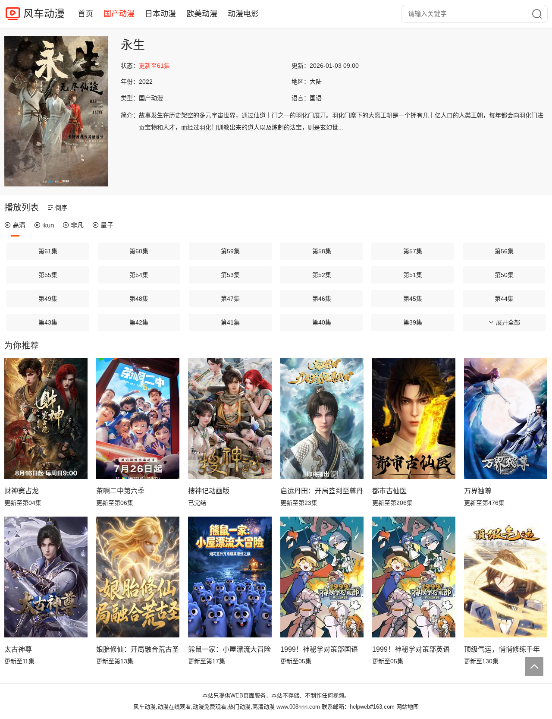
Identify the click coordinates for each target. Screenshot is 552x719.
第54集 (138, 274)
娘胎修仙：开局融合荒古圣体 (137, 649)
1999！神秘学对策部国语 (319, 649)
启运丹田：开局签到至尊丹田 (322, 491)
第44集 (504, 298)
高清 (19, 225)
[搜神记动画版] (229, 418)
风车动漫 (44, 13)
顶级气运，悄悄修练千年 (502, 649)
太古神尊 (18, 649)
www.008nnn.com (298, 706)
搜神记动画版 (208, 491)
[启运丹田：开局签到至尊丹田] (322, 418)
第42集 (138, 322)
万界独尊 (478, 491)
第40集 (321, 322)
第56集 (504, 251)
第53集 (230, 274)
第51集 (412, 274)
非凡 (77, 225)
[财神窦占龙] (46, 418)
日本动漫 (160, 13)
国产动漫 (119, 13)
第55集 (47, 274)
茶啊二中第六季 (120, 491)
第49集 (47, 298)
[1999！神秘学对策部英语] (413, 577)
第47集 (230, 298)
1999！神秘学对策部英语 (411, 649)
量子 (106, 225)
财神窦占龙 (21, 491)
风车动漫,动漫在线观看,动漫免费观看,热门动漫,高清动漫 (204, 706)
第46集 (321, 298)
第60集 (138, 251)
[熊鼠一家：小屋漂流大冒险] (229, 577)
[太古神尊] (46, 577)
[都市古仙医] (413, 418)
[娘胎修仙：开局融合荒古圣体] (137, 577)
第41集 (230, 322)
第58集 (321, 251)
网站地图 (407, 706)
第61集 (47, 251)
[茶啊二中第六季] (137, 418)
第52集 (321, 274)
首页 (85, 13)
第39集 (412, 322)
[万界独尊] (505, 418)
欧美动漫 (201, 13)
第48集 (138, 298)
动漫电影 (243, 13)
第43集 (47, 322)
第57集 (412, 251)
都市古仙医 (389, 491)
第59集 (230, 251)
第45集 (412, 298)
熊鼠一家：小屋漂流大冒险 (229, 649)
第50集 (504, 274)
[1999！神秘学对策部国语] (322, 577)
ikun (48, 225)
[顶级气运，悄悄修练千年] (505, 577)
